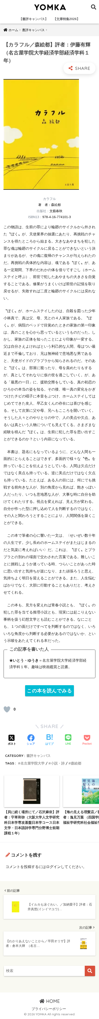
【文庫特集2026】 (66, 19)
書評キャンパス (38, 755)
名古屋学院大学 (32, 763)
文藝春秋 (56, 211)
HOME (52, 1001)
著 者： (44, 205)
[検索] (90, 971)
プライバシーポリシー (49, 1009)
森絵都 (56, 205)
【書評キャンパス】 (33, 19)
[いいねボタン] (6, 709)
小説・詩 (58, 763)
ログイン (53, 867)
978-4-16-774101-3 (56, 217)
